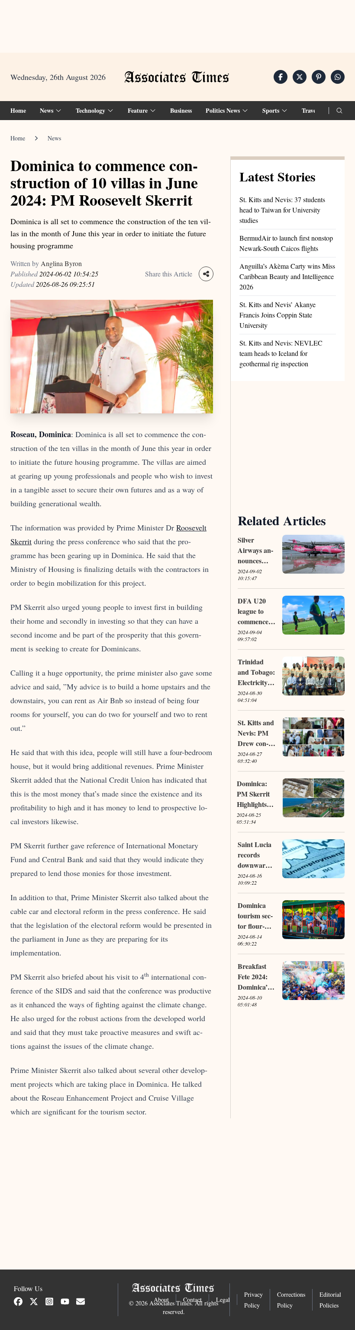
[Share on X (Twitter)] (300, 77)
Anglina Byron (61, 263)
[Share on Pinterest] (319, 77)
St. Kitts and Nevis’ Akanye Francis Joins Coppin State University (277, 315)
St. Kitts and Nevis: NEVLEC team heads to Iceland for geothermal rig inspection (281, 353)
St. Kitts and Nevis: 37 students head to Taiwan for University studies (282, 210)
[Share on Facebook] (280, 77)
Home (18, 110)
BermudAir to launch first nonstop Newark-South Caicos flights (286, 243)
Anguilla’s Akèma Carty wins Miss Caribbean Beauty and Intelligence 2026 (287, 276)
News (54, 138)
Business (181, 110)
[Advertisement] (177, 26)
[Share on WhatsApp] (338, 77)
